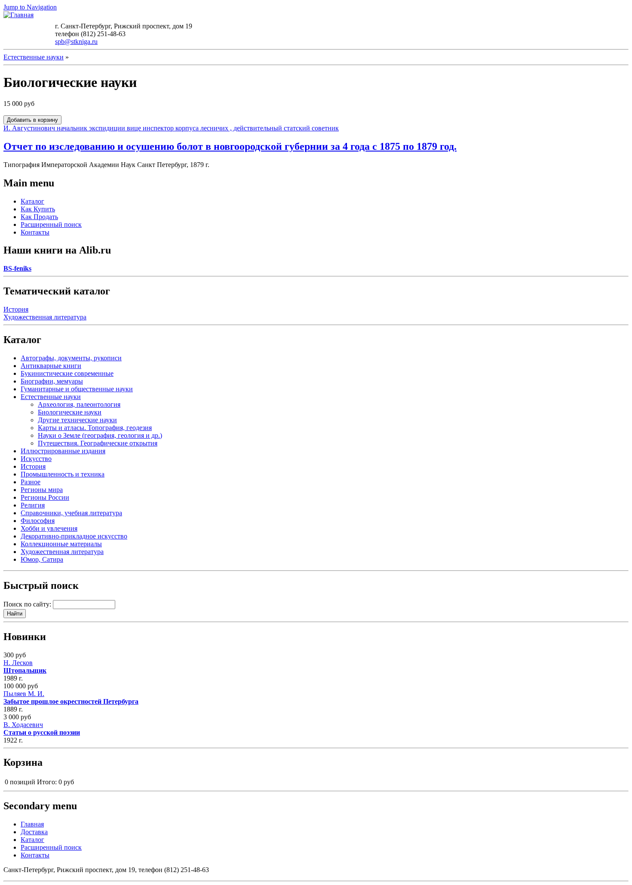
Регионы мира (42, 489)
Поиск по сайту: (28, 604)
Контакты (35, 232)
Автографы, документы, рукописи (71, 358)
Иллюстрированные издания (63, 451)
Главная (32, 824)
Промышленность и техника (62, 474)
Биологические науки (69, 412)
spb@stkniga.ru (76, 41)
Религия (33, 505)
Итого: (47, 782)
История (15, 309)
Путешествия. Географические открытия (97, 443)
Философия (38, 520)
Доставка (34, 831)
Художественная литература (44, 317)
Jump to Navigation (30, 7)
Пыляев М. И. (70, 697)
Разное (30, 482)
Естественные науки (33, 57)
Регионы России (45, 497)
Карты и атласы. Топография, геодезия (95, 427)
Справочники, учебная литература (71, 513)
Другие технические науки (77, 420)
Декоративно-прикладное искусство (74, 536)
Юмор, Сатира (42, 559)
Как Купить (38, 209)
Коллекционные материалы (61, 544)
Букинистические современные (67, 373)
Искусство (36, 458)
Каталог (32, 201)
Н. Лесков (24, 666)
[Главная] (18, 15)
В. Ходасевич (41, 728)
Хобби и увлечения (49, 528)
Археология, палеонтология (79, 404)
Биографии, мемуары (52, 381)
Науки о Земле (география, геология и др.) (100, 435)
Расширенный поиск (51, 224)
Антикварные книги (51, 365)
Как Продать (39, 216)
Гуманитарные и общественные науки (77, 389)
